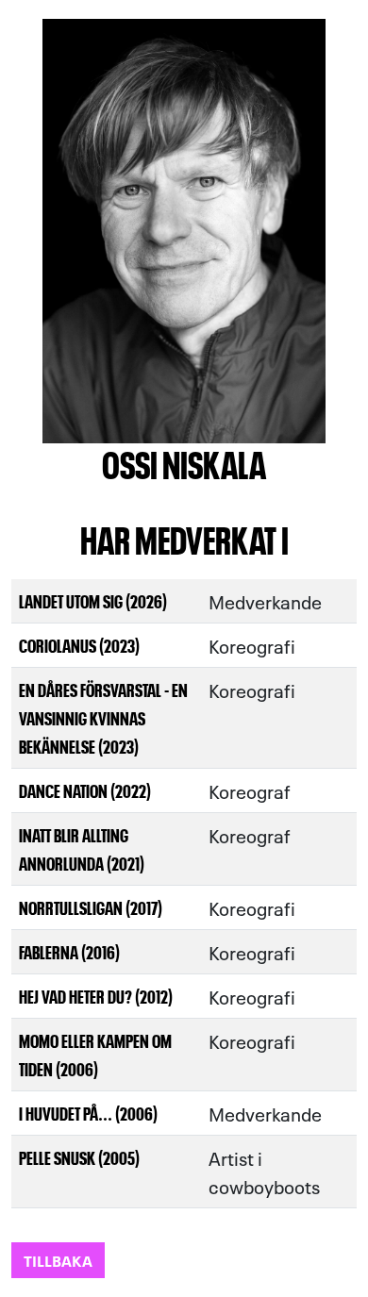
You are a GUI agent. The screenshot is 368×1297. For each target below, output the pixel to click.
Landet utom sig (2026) (93, 600)
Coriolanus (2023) (79, 645)
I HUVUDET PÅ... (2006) (88, 1112)
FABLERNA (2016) (69, 951)
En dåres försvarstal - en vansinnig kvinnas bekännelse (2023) (103, 717)
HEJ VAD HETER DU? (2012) (96, 995)
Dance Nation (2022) (85, 790)
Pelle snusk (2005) (79, 1157)
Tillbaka (58, 1260)
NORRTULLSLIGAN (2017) (90, 907)
